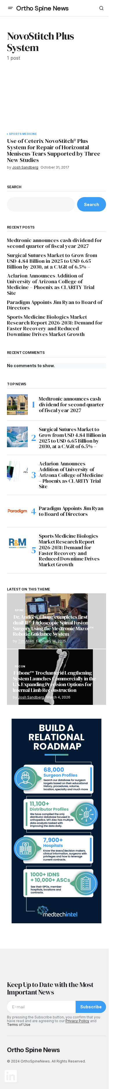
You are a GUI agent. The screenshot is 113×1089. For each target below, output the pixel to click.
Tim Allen (26, 641)
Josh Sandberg (31, 697)
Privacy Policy (77, 1021)
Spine (19, 610)
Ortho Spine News (42, 8)
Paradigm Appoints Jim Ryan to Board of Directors (54, 305)
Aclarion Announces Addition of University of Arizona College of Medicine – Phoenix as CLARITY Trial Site (50, 284)
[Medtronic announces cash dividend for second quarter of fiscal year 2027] (17, 404)
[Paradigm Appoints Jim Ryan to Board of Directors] (17, 511)
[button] (10, 8)
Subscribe (91, 1006)
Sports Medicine (23, 134)
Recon (20, 666)
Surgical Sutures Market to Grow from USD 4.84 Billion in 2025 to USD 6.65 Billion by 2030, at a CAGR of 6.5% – (52, 260)
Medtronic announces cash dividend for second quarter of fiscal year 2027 (54, 243)
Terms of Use (18, 1024)
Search (14, 187)
